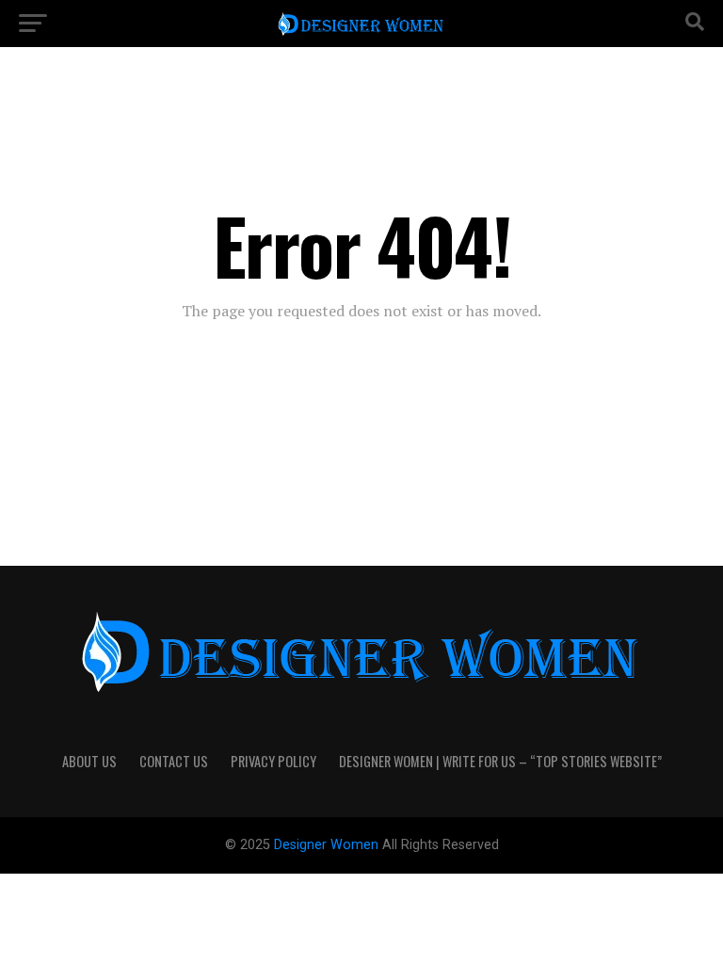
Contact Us (173, 761)
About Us (89, 761)
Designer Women (328, 845)
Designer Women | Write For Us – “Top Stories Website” (500, 761)
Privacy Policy (273, 761)
